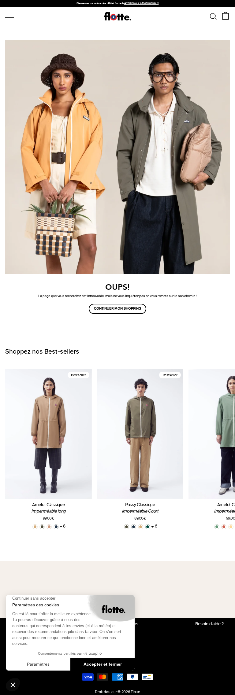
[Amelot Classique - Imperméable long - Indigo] (56, 526)
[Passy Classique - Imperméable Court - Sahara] (140, 526)
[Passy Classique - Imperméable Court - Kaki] (126, 526)
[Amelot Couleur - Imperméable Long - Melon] (231, 526)
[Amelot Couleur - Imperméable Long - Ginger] (224, 526)
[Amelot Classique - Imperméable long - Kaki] (42, 526)
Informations (126, 624)
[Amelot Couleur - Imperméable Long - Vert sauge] (216, 526)
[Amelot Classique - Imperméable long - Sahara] (35, 526)
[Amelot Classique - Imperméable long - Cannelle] (49, 526)
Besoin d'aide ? (209, 624)
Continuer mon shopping (117, 309)
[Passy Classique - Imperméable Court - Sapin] (147, 526)
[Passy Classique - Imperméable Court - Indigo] (133, 526)
